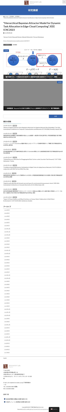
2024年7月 (6, 256)
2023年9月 (6, 281)
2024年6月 (6, 259)
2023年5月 (6, 293)
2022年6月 (6, 321)
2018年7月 (6, 343)
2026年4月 (6, 216)
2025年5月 (6, 241)
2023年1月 (6, 306)
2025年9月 (6, 238)
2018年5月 (6, 346)
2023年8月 (6, 284)
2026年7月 (6, 210)
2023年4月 (6, 297)
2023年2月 (6, 303)
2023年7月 (6, 287)
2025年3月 (6, 244)
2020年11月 (7, 324)
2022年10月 (7, 315)
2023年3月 (6, 300)
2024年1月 (6, 272)
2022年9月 (6, 318)
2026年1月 (6, 225)
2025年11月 (7, 231)
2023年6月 (6, 290)
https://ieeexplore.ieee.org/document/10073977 (16, 41)
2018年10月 (7, 340)
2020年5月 (6, 331)
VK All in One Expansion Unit (43, 409)
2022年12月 (7, 309)
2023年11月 (7, 275)
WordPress (24, 409)
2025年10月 (7, 235)
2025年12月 (7, 228)
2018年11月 (7, 337)
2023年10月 (7, 278)
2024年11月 (7, 250)
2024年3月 (6, 266)
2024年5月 (6, 262)
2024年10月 (7, 253)
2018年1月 (6, 349)
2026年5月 (6, 213)
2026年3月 (6, 219)
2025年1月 (6, 247)
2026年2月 (6, 222)
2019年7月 (6, 334)
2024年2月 (6, 269)
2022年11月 (7, 312)
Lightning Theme (32, 409)
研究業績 (15, 44)
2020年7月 (6, 328)
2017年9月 (6, 352)
